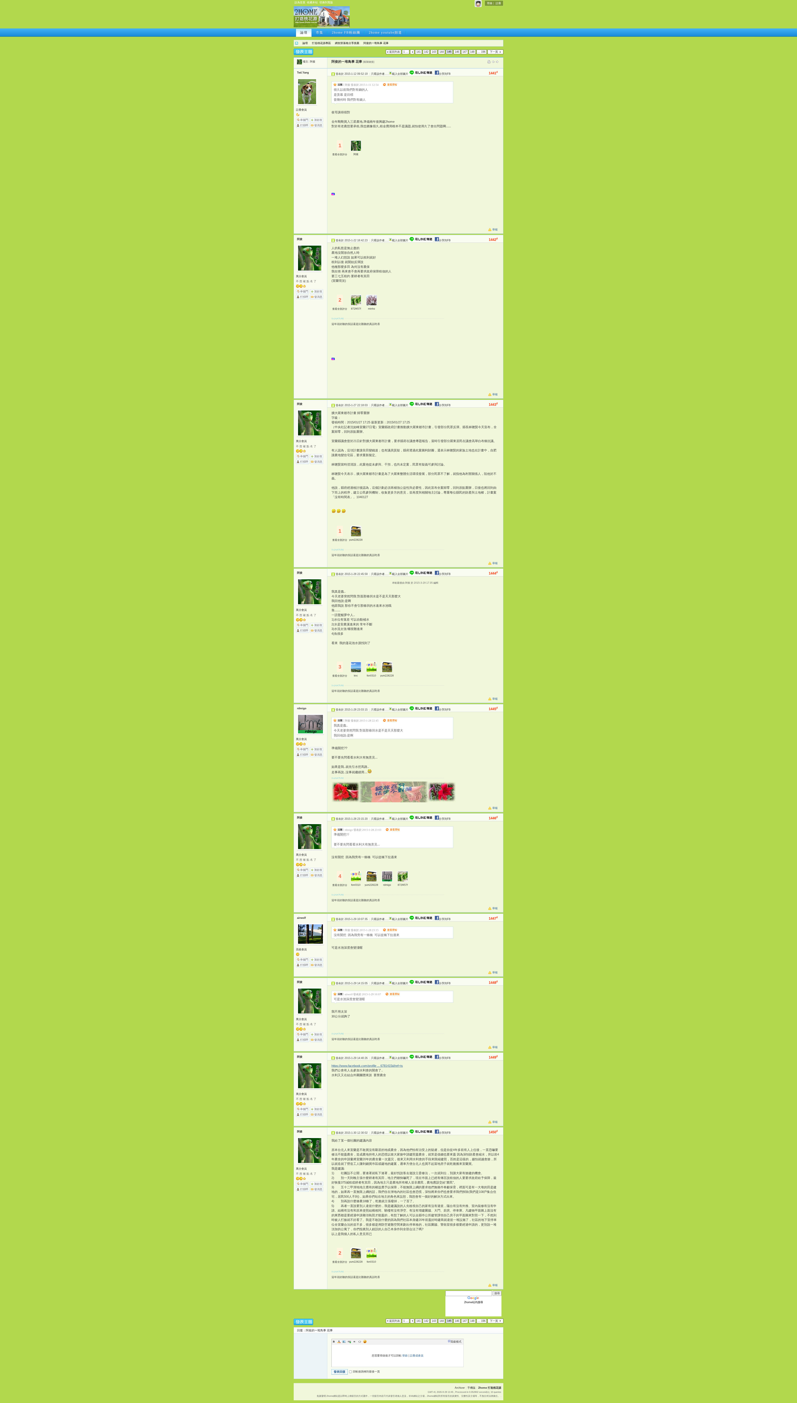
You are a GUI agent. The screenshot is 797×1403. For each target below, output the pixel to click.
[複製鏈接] (368, 61)
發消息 (318, 125)
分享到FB (445, 73)
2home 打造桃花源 (296, 43)
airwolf (301, 917)
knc (356, 675)
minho (371, 308)
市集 (319, 32)
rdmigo (301, 708)
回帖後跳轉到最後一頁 (366, 1371)
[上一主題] (493, 61)
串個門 (304, 119)
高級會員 (301, 949)
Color (339, 1341)
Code (360, 1341)
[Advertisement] (426, 18)
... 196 (481, 51)
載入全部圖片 (400, 73)
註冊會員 (301, 109)
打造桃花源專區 (321, 43)
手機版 (471, 1387)
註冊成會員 (416, 1355)
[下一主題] (497, 61)
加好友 (318, 119)
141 (418, 51)
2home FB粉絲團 (346, 32)
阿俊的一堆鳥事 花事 (376, 43)
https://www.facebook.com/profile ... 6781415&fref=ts (367, 1065)
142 (426, 51)
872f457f (356, 308)
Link (349, 1341)
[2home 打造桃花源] (322, 26)
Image (344, 1341)
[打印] (489, 61)
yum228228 (356, 539)
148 (472, 51)
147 (464, 51)
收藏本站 (312, 2)
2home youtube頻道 (385, 32)
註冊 (498, 3)
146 (457, 51)
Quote (354, 1341)
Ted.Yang (303, 72)
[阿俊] (299, 61)
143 (434, 51)
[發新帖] (303, 52)
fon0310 (371, 675)
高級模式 (456, 1341)
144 (441, 51)
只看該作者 (378, 73)
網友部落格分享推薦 (347, 43)
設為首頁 (300, 2)
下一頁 (494, 51)
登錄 (489, 3)
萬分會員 (301, 276)
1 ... (405, 51)
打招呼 (304, 125)
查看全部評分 (339, 154)
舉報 (495, 229)
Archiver (460, 1387)
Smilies (365, 1341)
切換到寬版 (326, 2)
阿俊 (312, 61)
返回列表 (394, 51)
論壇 (304, 32)
